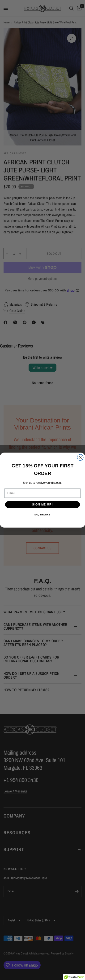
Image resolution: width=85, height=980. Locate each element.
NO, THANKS (42, 515)
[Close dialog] (80, 457)
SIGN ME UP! (42, 504)
